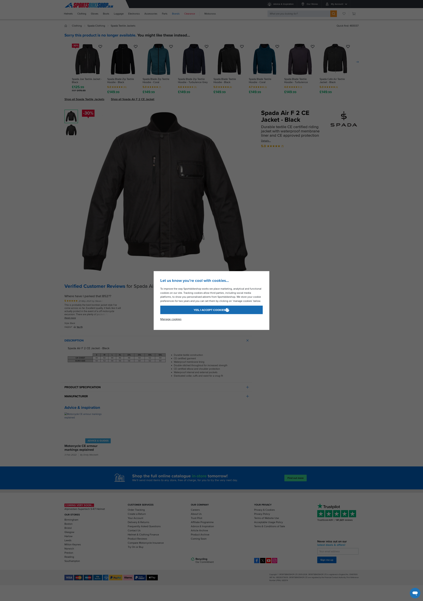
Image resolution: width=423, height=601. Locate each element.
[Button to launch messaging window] (415, 593)
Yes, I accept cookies (209, 310)
